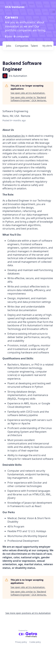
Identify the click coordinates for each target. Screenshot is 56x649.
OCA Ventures (14, 7)
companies (21, 45)
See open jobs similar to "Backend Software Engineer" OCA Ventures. (29, 99)
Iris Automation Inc (13, 136)
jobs (8, 45)
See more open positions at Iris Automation (28, 613)
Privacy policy (21, 642)
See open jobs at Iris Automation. (28, 92)
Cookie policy (35, 642)
